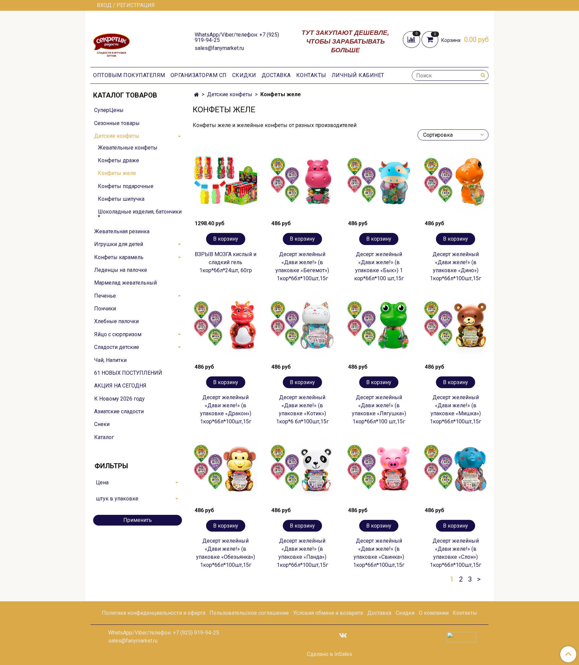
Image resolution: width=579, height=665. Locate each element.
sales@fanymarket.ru (219, 48)
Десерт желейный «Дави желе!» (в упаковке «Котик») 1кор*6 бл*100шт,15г (302, 409)
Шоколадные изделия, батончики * (140, 214)
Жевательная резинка (121, 231)
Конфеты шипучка (121, 199)
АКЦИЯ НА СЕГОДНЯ (120, 385)
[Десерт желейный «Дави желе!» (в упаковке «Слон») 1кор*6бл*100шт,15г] (455, 470)
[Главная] (196, 95)
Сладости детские (116, 347)
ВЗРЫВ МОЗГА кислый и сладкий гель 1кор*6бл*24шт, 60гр (225, 262)
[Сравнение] (412, 39)
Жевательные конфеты (127, 147)
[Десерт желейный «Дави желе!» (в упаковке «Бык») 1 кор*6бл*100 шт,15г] (379, 184)
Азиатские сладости (119, 411)
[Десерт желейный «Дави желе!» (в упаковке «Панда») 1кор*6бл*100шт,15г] (302, 470)
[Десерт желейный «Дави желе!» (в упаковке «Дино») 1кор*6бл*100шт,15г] (455, 184)
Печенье (105, 296)
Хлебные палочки (116, 321)
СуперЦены (109, 110)
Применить (137, 520)
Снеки (102, 424)
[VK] (343, 635)
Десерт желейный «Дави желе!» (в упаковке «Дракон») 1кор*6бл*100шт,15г (225, 409)
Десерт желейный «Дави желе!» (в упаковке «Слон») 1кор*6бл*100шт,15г (455, 553)
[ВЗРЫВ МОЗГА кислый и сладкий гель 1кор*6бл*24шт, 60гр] (225, 184)
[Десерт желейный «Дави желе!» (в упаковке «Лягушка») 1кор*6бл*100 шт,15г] (379, 327)
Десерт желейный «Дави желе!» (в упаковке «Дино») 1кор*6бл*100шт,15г (455, 266)
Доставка (276, 75)
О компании (434, 613)
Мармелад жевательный (125, 283)
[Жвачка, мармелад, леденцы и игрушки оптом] (111, 41)
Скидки (244, 75)
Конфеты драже (118, 160)
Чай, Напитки (110, 360)
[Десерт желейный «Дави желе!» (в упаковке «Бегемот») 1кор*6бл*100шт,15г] (302, 184)
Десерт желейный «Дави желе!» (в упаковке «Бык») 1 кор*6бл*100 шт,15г (379, 266)
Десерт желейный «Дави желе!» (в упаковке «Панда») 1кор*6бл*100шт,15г (302, 553)
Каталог (104, 437)
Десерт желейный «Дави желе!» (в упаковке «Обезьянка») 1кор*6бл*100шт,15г (225, 553)
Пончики (105, 308)
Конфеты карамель (118, 257)
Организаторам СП (199, 75)
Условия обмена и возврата (328, 613)
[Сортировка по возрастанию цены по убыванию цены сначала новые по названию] (453, 134)
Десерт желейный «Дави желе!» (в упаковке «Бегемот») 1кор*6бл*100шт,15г (302, 266)
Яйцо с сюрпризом (117, 334)
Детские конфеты (229, 94)
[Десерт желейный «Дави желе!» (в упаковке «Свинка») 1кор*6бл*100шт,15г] (379, 470)
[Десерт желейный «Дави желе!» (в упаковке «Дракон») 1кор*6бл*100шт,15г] (225, 327)
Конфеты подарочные (125, 186)
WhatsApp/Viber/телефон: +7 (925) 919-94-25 (237, 37)
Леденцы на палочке (120, 270)
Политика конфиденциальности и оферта (153, 613)
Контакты (311, 75)
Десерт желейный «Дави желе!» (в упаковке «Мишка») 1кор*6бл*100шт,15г (455, 409)
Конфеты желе (117, 173)
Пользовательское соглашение (249, 613)
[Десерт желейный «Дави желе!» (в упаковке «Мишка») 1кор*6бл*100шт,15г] (455, 327)
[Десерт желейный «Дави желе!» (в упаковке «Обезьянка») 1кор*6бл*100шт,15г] (225, 470)
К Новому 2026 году (119, 399)
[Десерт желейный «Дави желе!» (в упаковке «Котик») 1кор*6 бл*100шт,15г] (302, 327)
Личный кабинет (358, 75)
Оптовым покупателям (129, 75)
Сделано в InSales (329, 654)
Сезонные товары (117, 123)
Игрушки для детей (118, 244)
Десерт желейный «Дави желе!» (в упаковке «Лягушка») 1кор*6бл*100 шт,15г (379, 409)
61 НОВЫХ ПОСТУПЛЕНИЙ (128, 373)
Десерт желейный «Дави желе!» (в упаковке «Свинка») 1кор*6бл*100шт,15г (378, 553)
